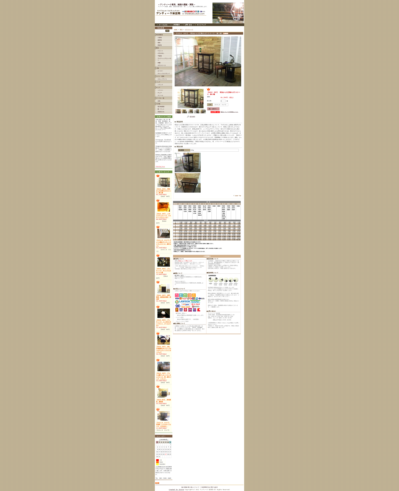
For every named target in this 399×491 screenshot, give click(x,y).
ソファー (160, 90)
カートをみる (163, 25)
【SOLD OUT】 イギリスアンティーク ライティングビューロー (163, 215)
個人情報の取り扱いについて (190, 487)
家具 (157, 48)
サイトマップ (201, 25)
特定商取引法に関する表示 (209, 487)
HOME (175, 29)
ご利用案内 (176, 25)
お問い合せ (188, 25)
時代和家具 (159, 35)
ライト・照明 (160, 76)
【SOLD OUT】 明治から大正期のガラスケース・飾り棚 (163, 190)
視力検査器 (161, 106)
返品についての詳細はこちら (229, 112)
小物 (157, 68)
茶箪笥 (160, 45)
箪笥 (159, 42)
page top (238, 195)
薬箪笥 (160, 40)
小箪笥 (160, 37)
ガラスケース (162, 65)
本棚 (159, 63)
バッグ (158, 82)
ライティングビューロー (164, 59)
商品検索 (160, 28)
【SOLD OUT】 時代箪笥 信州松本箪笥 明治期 (163, 297)
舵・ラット (161, 109)
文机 (159, 101)
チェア (158, 87)
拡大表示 (192, 116)
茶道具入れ (161, 111)
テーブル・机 (160, 98)
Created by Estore (176, 489)
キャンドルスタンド (164, 73)
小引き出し (161, 53)
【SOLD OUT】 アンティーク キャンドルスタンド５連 (163, 270)
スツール (160, 95)
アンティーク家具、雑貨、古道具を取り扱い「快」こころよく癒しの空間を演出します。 (183, 6)
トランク (160, 84)
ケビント (160, 51)
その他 (158, 104)
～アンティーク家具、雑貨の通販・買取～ (176, 4)
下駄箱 (160, 56)
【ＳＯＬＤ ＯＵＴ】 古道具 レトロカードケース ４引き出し (163, 424)
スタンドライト (162, 79)
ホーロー (160, 71)
